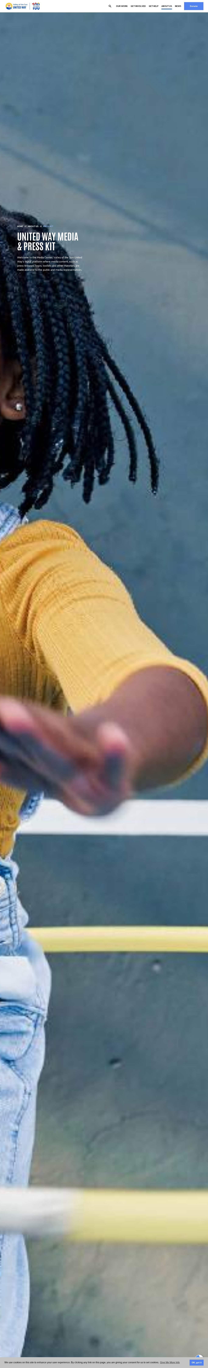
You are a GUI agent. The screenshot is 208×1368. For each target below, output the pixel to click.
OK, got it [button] (197, 1362)
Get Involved (138, 6)
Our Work (122, 6)
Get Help (153, 6)
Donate (194, 6)
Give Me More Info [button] (170, 1362)
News (178, 6)
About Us (166, 6)
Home (20, 226)
